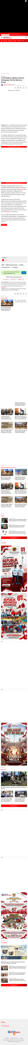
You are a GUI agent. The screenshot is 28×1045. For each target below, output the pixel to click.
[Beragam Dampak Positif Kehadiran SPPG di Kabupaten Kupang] (14, 779)
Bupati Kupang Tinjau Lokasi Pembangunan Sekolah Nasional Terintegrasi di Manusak (13, 962)
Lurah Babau (15, 267)
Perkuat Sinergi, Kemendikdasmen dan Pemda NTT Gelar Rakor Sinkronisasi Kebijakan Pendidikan (17, 967)
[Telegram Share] (23, 88)
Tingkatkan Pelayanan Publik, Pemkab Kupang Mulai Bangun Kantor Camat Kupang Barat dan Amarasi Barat (21, 404)
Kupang (9, 211)
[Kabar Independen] (7, 37)
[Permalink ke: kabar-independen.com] (2, 84)
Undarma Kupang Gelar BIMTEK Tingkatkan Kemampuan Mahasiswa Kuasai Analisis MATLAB (17, 980)
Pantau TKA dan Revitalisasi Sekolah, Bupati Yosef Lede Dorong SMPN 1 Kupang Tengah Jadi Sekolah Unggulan (18, 973)
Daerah (3, 76)
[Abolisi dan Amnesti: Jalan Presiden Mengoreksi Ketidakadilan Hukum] (4, 526)
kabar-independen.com (8, 84)
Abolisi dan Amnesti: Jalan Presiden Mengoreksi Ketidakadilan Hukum (17, 526)
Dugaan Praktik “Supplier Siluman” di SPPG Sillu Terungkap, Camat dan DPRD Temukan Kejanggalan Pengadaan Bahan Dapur (7, 431)
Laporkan (6, 279)
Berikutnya (4, 224)
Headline (21, 265)
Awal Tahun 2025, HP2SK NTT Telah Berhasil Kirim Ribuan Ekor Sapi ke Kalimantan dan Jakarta (6, 800)
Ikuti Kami (14, 279)
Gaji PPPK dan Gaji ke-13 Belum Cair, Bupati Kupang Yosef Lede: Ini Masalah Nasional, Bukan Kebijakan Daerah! (21, 417)
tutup (2, 1026)
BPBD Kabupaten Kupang (11, 265)
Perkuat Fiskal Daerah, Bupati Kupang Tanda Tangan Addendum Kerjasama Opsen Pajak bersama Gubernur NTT (6, 309)
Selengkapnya (13, 537)
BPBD (3, 265)
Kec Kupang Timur (6, 267)
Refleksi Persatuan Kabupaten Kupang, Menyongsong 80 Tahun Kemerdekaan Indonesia (18, 520)
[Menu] (2, 37)
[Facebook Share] (15, 88)
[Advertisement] (14, 16)
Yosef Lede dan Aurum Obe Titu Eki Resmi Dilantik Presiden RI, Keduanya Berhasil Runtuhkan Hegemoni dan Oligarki (17, 532)
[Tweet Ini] (18, 88)
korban (21, 189)
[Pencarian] (26, 38)
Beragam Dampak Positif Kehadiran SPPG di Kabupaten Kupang (14, 788)
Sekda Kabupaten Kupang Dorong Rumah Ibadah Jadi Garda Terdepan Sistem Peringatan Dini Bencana (21, 431)
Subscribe (21, 279)
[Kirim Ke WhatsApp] (26, 88)
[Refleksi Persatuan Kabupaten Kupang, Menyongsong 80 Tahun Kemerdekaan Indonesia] (4, 520)
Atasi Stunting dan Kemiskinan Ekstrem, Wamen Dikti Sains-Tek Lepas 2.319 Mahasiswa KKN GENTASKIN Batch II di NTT (7, 417)
